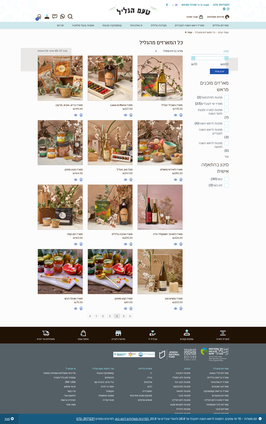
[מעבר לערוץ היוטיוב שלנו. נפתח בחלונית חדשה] (223, 9)
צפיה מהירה (175, 115)
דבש (150, 386)
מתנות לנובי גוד (182, 382)
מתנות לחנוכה (183, 373)
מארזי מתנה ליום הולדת (216, 400)
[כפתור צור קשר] (54, 16)
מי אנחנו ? (70, 368)
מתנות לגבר (184, 395)
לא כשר (217, 185)
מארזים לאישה (221, 413)
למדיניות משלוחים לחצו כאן (132, 419)
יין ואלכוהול (136, 25)
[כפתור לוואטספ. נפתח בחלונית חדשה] (62, 16)
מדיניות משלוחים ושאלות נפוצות (60, 373)
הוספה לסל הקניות (181, 115)
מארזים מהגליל (221, 368)
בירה (149, 377)
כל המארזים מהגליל (205, 32)
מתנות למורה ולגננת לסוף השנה (210, 111)
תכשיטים (109, 377)
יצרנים (60, 25)
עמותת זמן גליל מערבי (65, 377)
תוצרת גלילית (145, 368)
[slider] (210, 58)
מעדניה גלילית (159, 25)
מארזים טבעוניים (220, 395)
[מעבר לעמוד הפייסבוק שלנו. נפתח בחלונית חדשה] (166, 5)
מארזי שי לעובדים (211, 104)
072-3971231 (221, 5)
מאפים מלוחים (145, 400)
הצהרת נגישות (68, 400)
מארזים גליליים (221, 25)
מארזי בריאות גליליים (218, 377)
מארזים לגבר (222, 409)
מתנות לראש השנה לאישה (210, 145)
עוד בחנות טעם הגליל (103, 368)
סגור (7, 419)
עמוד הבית (223, 32)
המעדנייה (147, 391)
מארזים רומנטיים (220, 386)
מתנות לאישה (183, 391)
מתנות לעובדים (182, 413)
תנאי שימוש (70, 386)
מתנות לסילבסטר (211, 97)
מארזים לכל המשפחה (218, 404)
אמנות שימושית (106, 395)
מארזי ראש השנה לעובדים (189, 25)
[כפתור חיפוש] (70, 16)
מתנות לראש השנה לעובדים (210, 131)
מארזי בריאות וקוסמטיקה (216, 391)
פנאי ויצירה (108, 400)
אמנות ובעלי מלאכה (83, 25)
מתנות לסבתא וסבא (180, 404)
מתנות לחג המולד (181, 377)
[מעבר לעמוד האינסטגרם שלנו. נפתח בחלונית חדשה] (227, 9)
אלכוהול (148, 382)
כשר (219, 179)
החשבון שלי (70, 395)
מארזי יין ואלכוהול (220, 382)
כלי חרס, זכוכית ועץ (104, 382)
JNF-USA (70, 382)
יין (151, 373)
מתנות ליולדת (183, 409)
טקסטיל (110, 391)
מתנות (187, 368)
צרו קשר (71, 391)
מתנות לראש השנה (210, 123)
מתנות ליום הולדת (181, 400)
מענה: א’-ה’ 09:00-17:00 (195, 5)
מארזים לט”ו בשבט (219, 373)
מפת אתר (71, 404)
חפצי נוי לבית (107, 386)
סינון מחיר (219, 71)
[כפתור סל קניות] (39, 16)
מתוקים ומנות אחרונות (141, 395)
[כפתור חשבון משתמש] (46, 16)
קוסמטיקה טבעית (112, 25)
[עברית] (174, 5)
